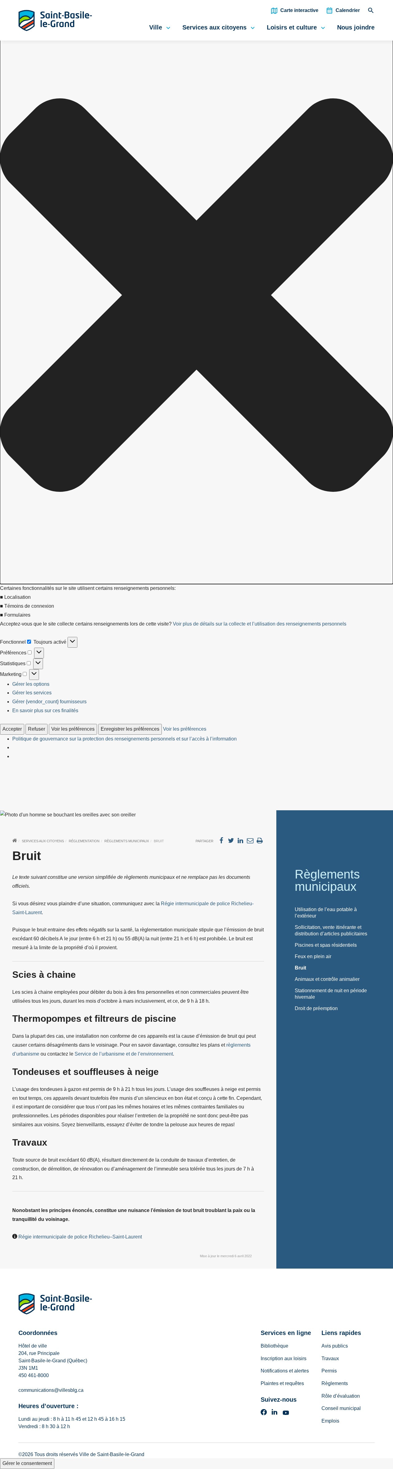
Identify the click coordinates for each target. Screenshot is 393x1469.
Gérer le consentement (27, 1463)
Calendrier (348, 10)
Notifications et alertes (285, 1370)
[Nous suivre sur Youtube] (286, 1414)
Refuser (36, 729)
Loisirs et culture (292, 27)
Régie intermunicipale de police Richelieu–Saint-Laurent (80, 1236)
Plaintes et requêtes (282, 1383)
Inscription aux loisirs (283, 1358)
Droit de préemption (316, 1008)
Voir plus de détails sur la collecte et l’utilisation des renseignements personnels (259, 623)
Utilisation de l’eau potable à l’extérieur (326, 912)
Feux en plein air (313, 956)
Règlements (334, 1383)
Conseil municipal (341, 1408)
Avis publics (334, 1346)
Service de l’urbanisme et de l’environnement (124, 1053)
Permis (329, 1370)
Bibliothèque (274, 1346)
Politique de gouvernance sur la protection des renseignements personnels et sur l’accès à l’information (124, 738)
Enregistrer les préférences (130, 729)
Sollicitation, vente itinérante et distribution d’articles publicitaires (331, 930)
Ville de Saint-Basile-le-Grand (111, 1454)
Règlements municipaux (126, 841)
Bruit (300, 967)
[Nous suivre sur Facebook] (264, 1414)
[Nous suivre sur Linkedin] (274, 1414)
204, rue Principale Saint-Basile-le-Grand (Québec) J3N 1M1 (52, 1361)
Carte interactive (299, 10)
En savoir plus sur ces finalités (45, 710)
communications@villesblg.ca (51, 1390)
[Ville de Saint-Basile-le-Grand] (55, 1305)
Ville (155, 27)
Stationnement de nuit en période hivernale (331, 994)
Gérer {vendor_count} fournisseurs (49, 701)
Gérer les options (30, 684)
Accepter (12, 729)
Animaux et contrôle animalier (327, 979)
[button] (196, 296)
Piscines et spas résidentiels (326, 945)
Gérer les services (32, 692)
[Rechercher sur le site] (371, 12)
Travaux (330, 1358)
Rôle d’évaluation (340, 1396)
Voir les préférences (73, 729)
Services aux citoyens (214, 27)
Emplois (330, 1421)
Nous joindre (356, 27)
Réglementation (84, 841)
